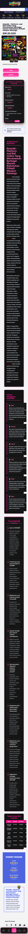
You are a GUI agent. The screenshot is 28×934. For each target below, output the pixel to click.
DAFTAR (11, 74)
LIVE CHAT (24, 930)
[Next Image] (25, 48)
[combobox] (12, 9)
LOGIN (11, 70)
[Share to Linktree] (16, 925)
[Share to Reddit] (24, 925)
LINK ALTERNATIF (19, 930)
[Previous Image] (3, 48)
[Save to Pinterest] (20, 925)
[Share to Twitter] (7, 925)
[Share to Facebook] (11, 925)
